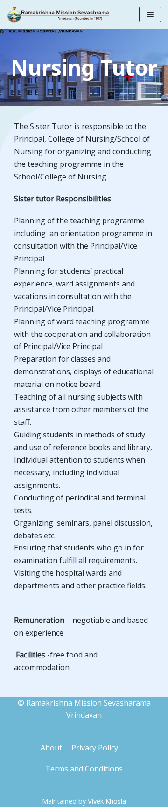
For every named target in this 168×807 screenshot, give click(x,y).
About (51, 748)
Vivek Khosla (107, 801)
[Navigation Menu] (150, 14)
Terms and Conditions (84, 769)
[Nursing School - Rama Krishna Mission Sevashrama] (58, 14)
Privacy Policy (94, 748)
